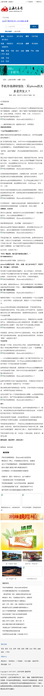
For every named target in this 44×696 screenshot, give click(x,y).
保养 (14, 649)
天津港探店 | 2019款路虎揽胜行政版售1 (15, 471)
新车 (6, 649)
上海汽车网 (17, 31)
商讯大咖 (20, 43)
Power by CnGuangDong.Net (10, 674)
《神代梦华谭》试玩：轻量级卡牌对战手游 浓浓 (16, 594)
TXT (9, 664)
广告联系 (30, 2)
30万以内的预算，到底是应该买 (31, 507)
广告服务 (19, 661)
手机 (32, 51)
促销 (22, 649)
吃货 (7, 61)
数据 (7, 54)
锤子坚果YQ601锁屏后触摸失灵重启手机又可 (17, 490)
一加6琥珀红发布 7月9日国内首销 (13, 480)
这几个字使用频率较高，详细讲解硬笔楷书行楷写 (17, 611)
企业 (2, 61)
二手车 (2, 54)
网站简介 (4, 661)
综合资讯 (10, 36)
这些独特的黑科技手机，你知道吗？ (13, 617)
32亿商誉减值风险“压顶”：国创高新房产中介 (17, 486)
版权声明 (35, 661)
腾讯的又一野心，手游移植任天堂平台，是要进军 (17, 597)
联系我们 (12, 661)
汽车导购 (35, 36)
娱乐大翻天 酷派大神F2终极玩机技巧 (14, 467)
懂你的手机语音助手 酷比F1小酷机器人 (14, 601)
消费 (2, 58)
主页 (4, 80)
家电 (7, 51)
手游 (7, 58)
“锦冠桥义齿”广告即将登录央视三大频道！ (15, 627)
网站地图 (4, 664)
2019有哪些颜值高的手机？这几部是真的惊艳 (15, 591)
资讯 (2, 649)
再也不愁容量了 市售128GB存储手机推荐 (14, 614)
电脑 (37, 51)
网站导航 (4, 644)
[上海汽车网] (11, 12)
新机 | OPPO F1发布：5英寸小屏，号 (13, 621)
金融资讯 (5, 47)
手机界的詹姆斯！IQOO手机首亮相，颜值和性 (18, 483)
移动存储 (10, 447)
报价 (17, 51)
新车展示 (5, 39)
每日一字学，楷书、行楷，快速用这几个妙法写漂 (17, 604)
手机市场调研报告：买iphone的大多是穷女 (16, 457)
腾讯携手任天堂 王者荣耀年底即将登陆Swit (15, 607)
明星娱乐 (10, 43)
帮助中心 (39, 2)
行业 (10, 649)
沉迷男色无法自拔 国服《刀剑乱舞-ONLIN (15, 634)
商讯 (35, 649)
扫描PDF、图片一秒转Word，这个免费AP (16, 476)
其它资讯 (20, 36)
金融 (22, 51)
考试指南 (35, 43)
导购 (12, 51)
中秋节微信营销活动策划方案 (11, 631)
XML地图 (27, 661)
